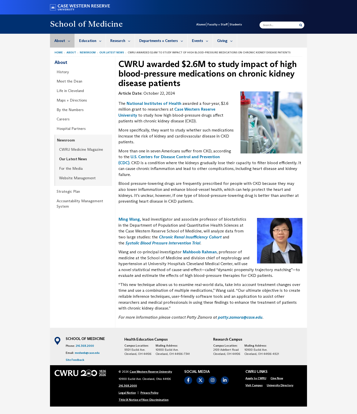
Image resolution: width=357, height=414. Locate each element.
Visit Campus (254, 385)
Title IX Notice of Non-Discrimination (144, 400)
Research (117, 40)
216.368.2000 (85, 346)
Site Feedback (75, 360)
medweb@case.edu (87, 353)
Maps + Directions (72, 100)
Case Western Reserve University (151, 371)
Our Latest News (111, 52)
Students (236, 24)
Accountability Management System (80, 204)
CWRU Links (256, 372)
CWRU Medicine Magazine (81, 149)
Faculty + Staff (217, 24)
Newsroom (88, 52)
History (63, 72)
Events (197, 40)
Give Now (276, 378)
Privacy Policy (149, 393)
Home (59, 52)
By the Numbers (70, 110)
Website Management (77, 178)
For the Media (71, 168)
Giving (222, 40)
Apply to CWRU (255, 378)
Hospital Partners (71, 128)
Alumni (201, 24)
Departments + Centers (158, 40)
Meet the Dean (69, 81)
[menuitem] (62, 41)
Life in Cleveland (70, 91)
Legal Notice (127, 393)
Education (87, 40)
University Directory (280, 385)
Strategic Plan (68, 191)
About (59, 40)
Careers (63, 119)
